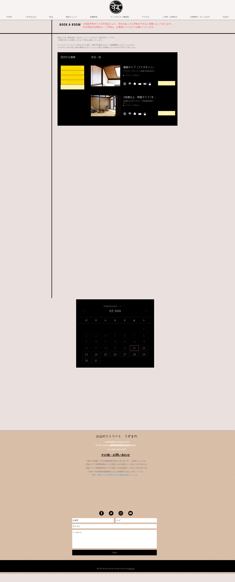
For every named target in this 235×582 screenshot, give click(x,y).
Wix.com (132, 568)
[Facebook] (101, 513)
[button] (71, 17)
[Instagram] (120, 513)
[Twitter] (111, 513)
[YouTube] (130, 513)
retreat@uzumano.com (117, 442)
